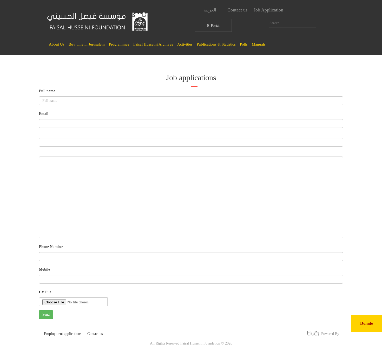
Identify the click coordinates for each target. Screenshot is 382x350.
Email (43, 114)
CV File (45, 292)
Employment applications (62, 334)
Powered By (330, 334)
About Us (56, 44)
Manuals (259, 44)
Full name (47, 91)
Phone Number (51, 247)
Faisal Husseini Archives (153, 44)
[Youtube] (331, 10)
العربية (210, 9)
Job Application (268, 9)
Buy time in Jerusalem (87, 44)
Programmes (119, 44)
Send (46, 314)
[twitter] (321, 10)
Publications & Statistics (216, 44)
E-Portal (213, 26)
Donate (366, 323)
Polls (244, 44)
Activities (185, 44)
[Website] (291, 10)
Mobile (44, 269)
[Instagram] (311, 10)
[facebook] (301, 10)
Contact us (237, 9)
